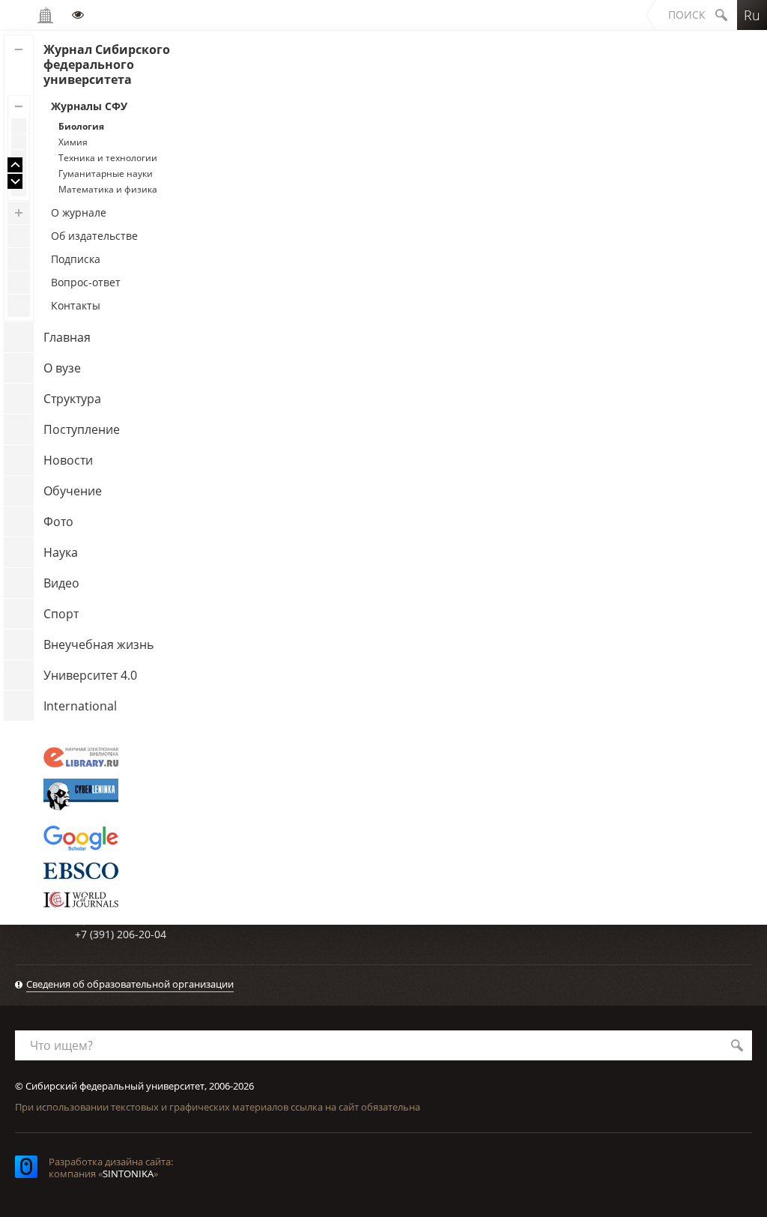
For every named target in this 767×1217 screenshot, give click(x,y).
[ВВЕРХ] (14, 164)
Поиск (687, 14)
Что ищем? (61, 1045)
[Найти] (737, 1045)
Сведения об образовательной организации (130, 984)
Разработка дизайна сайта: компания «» (111, 1168)
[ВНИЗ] (14, 181)
